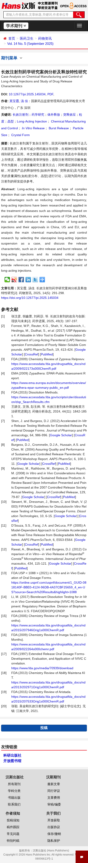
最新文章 (53, 784)
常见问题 (13, 834)
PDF (50, 94)
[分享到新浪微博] (14, 279)
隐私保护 (53, 840)
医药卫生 (26, 38)
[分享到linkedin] (28, 279)
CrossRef (31, 354)
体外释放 (53, 114)
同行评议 (53, 791)
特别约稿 (13, 840)
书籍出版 (14, 797)
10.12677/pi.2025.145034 (27, 94)
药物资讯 (45, 38)
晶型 (10, 121)
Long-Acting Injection (32, 121)
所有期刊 (14, 784)
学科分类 (14, 791)
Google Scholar (61, 435)
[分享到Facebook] (21, 279)
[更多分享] (42, 279)
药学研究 (38, 114)
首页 (11, 38)
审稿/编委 (54, 804)
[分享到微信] (7, 279)
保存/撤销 (54, 834)
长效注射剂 (20, 114)
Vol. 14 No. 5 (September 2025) (30, 44)
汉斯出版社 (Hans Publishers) (51, 850)
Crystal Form (20, 135)
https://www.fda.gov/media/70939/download (42, 668)
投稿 (44, 728)
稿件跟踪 (13, 827)
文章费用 (53, 797)
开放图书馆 (12, 761)
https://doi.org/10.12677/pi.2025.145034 (29, 298)
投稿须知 (13, 820)
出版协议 (53, 827)
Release (33, 128)
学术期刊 (14, 26)
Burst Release (58, 128)
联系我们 (14, 804)
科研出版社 (12, 755)
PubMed (47, 354)
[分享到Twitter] (35, 279)
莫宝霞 (14, 101)
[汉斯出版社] (18, 5)
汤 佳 (24, 101)
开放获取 (53, 820)
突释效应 (69, 114)
